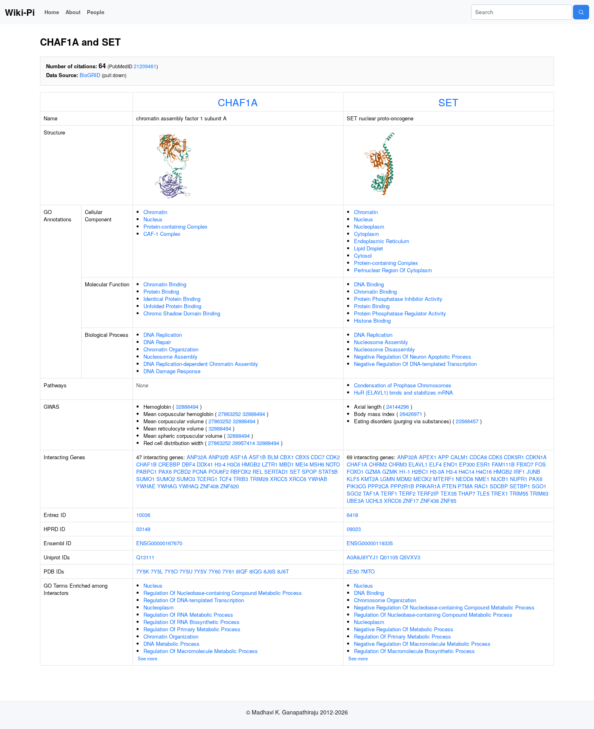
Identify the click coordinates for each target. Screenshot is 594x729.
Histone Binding (372, 320)
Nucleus (152, 219)
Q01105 (389, 557)
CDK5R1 (514, 457)
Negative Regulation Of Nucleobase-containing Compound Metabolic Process (444, 607)
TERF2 (407, 493)
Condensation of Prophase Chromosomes (402, 385)
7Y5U (185, 571)
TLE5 (483, 493)
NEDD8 (464, 479)
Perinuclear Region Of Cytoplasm (393, 270)
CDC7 (317, 457)
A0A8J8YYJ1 (362, 557)
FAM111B (503, 464)
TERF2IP (428, 493)
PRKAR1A (428, 486)
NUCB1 (499, 479)
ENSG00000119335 (370, 543)
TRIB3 (240, 479)
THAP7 (466, 493)
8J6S (269, 571)
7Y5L (157, 571)
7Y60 (215, 571)
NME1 (482, 479)
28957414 (243, 443)
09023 (354, 529)
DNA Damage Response (171, 371)
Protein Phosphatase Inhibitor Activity (398, 299)
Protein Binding (161, 291)
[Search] (581, 12)
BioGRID (90, 75)
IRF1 (519, 471)
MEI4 (301, 464)
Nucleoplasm (369, 226)
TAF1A (371, 493)
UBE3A (355, 500)
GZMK (390, 471)
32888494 (187, 406)
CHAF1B (146, 464)
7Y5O (171, 571)
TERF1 (389, 493)
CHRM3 (398, 464)
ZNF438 (429, 500)
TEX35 (448, 493)
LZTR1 (270, 464)
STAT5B (328, 471)
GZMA (373, 471)
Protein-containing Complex (175, 226)
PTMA (465, 486)
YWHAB (317, 479)
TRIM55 (519, 493)
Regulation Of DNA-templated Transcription (193, 600)
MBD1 (286, 464)
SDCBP (499, 486)
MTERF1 (443, 479)
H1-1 (404, 471)
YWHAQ (188, 486)
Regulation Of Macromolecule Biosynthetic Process (414, 651)
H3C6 (233, 464)
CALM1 (459, 457)
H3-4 (220, 464)
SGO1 (539, 486)
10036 (143, 515)
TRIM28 (259, 479)
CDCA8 (478, 457)
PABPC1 (146, 471)
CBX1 (287, 457)
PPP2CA (378, 486)
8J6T (283, 571)
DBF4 (188, 464)
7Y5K (142, 571)
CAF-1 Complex (162, 233)
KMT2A (370, 479)
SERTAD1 (276, 471)
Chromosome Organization (385, 600)
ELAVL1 (418, 464)
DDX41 (205, 464)
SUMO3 (186, 479)
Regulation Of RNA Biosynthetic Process (191, 622)
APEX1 (427, 457)
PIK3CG (356, 486)
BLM (273, 457)
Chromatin (155, 212)
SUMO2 (165, 479)
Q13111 (145, 557)
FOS (540, 464)
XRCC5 (278, 479)
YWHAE (146, 486)
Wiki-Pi (20, 12)
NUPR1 (518, 479)
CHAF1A (238, 102)
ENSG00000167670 (159, 543)
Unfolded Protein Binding (172, 306)
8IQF (242, 571)
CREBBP (169, 464)
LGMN (387, 479)
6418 (352, 515)
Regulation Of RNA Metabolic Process (188, 614)
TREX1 (499, 493)
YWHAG (167, 486)
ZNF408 (209, 486)
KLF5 (353, 479)
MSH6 (317, 464)
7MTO (367, 571)
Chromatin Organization (170, 349)
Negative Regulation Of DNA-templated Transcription (415, 364)
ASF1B (257, 457)
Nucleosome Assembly (170, 356)
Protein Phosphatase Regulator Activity (400, 313)
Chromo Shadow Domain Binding (181, 313)
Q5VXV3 (410, 557)
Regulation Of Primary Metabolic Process (191, 629)
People (95, 12)
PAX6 (165, 471)
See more (147, 658)
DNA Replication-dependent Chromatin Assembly (200, 364)
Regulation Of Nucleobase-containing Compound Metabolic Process (222, 593)
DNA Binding (369, 284)
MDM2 (404, 479)
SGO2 (354, 493)
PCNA (199, 471)
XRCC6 (297, 479)
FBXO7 (524, 464)
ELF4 (435, 464)
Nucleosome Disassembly (384, 349)
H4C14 (466, 471)
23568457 (467, 421)
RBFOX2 (240, 471)
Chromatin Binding (164, 284)
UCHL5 (374, 500)
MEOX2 (422, 479)
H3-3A (437, 471)
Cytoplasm (366, 233)
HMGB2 (251, 464)
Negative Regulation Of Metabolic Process (403, 629)
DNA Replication (162, 334)
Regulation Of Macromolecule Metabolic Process (200, 651)
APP (443, 457)
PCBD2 (182, 471)
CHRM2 (378, 464)
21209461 (145, 66)
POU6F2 (219, 471)
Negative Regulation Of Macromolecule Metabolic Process (422, 643)
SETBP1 (520, 486)
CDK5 (495, 457)
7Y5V (200, 571)
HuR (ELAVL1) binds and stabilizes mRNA (403, 392)
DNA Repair (157, 342)
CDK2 (333, 457)
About (72, 12)
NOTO (333, 464)
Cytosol (363, 255)
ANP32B (219, 457)
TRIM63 (539, 493)
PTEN (449, 486)
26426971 (411, 414)
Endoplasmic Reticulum (381, 241)
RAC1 (481, 486)
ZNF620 (229, 486)
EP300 (467, 464)
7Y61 (228, 571)
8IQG (255, 571)
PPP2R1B (402, 486)
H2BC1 (420, 471)
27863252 (229, 414)
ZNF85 (448, 500)
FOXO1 (355, 471)
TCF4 (225, 479)
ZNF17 (411, 500)
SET (448, 102)
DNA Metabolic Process (171, 643)
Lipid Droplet (368, 248)
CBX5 (302, 457)
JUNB (533, 471)
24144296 (397, 406)
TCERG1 (207, 479)
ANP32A (197, 457)
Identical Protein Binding (171, 299)
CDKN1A (536, 457)
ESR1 (483, 464)
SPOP (309, 471)
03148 (143, 529)
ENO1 (450, 464)
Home (51, 12)
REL (258, 471)
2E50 (353, 571)
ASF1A (238, 457)
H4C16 (484, 471)
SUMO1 (145, 479)
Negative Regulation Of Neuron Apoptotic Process (412, 356)
